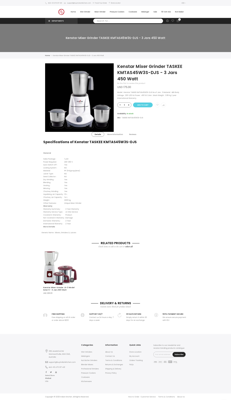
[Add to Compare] (163, 105)
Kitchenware (86, 381)
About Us (109, 352)
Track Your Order (101, 3)
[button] (50, 378)
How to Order (133, 397)
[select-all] (129, 247)
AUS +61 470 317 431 (55, 3)
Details (98, 134)
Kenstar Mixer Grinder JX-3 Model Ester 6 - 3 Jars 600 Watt (59, 288)
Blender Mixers (87, 364)
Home (73, 12)
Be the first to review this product (131, 83)
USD (183, 3)
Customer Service (148, 397)
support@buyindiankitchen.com (79, 3)
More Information (115, 134)
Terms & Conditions (113, 360)
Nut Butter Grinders (89, 360)
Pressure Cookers (88, 373)
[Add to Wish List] (157, 105)
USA (46, 381)
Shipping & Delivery (113, 369)
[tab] (98, 134)
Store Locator (115, 3)
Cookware (85, 377)
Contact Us (110, 356)
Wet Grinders (86, 352)
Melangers (85, 356)
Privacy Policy (111, 373)
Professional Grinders (90, 369)
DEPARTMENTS (58, 21)
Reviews (132, 134)
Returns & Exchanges (114, 364)
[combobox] (128, 21)
